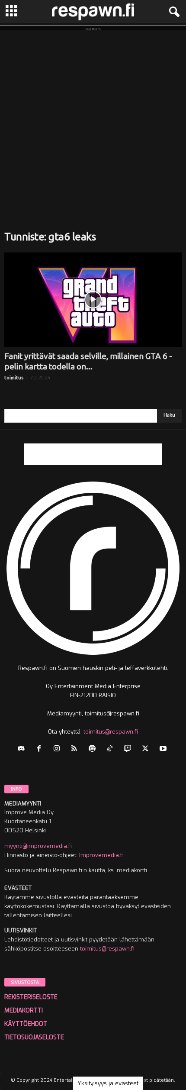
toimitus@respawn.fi (110, 731)
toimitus (13, 377)
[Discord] (23, 749)
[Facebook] (41, 749)
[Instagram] (58, 749)
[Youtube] (164, 749)
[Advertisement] (93, 123)
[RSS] (76, 749)
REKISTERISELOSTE (31, 997)
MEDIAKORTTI (23, 1010)
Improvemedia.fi (101, 855)
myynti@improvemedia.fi (38, 846)
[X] (147, 749)
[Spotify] (94, 749)
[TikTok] (112, 749)
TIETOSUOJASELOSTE (34, 1037)
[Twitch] (129, 749)
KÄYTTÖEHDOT (25, 1024)
